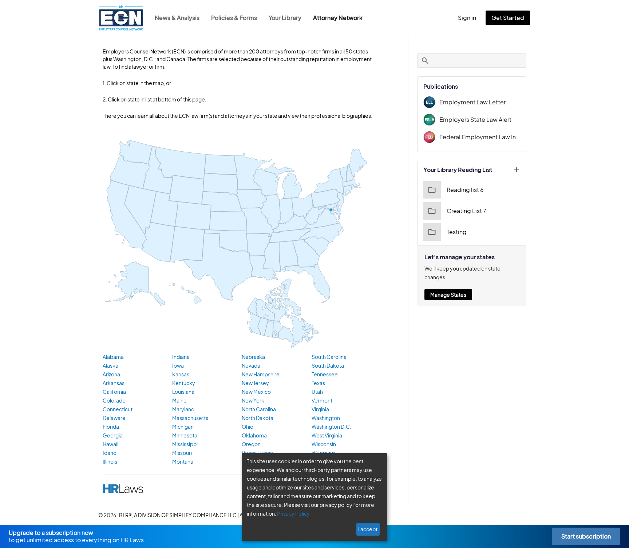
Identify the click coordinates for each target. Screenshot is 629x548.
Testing (457, 232)
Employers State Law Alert (475, 119)
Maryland (183, 409)
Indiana (181, 356)
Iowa (178, 365)
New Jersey (255, 383)
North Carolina (259, 409)
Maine (179, 400)
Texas (318, 383)
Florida (111, 426)
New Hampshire (261, 374)
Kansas (180, 374)
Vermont (322, 400)
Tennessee (325, 374)
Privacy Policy (293, 513)
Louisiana (183, 391)
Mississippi (185, 444)
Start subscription (586, 536)
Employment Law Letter (472, 102)
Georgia (113, 435)
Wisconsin (324, 444)
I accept (367, 529)
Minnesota (184, 435)
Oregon (251, 444)
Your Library (285, 17)
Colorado (114, 400)
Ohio (247, 426)
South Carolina (329, 356)
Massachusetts (190, 418)
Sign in (467, 17)
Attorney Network (338, 17)
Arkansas (113, 383)
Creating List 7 (466, 211)
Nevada (251, 365)
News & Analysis (177, 17)
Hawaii (110, 444)
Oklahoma (254, 435)
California (114, 391)
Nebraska (253, 356)
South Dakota (328, 365)
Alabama (113, 356)
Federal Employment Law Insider (479, 137)
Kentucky (183, 383)
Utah (317, 391)
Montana (182, 461)
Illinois (110, 461)
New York (253, 400)
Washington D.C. (331, 426)
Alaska (110, 365)
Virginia (320, 409)
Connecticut (117, 409)
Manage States (448, 294)
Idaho (109, 452)
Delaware (114, 418)
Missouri (182, 452)
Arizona (111, 374)
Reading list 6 (465, 189)
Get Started (507, 17)
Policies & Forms (234, 17)
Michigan (183, 426)
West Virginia (327, 435)
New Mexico (256, 391)
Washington (326, 418)
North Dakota (257, 418)
